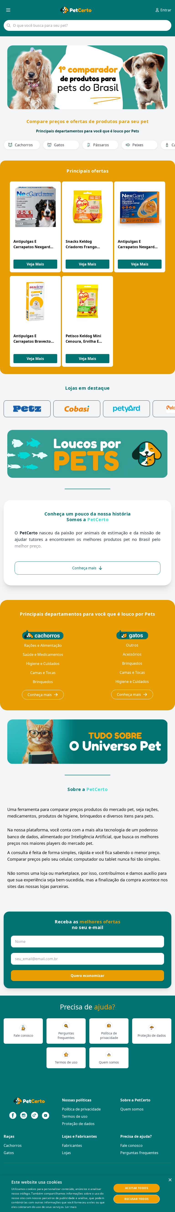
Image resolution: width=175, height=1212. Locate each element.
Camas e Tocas (43, 672)
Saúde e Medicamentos (43, 654)
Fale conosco (131, 1145)
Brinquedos (43, 681)
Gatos (9, 1152)
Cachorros (13, 1145)
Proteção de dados (78, 1123)
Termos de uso (75, 1116)
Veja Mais (35, 264)
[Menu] (8, 10)
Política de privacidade (81, 1109)
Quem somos (132, 1109)
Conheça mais (40, 694)
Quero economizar (87, 975)
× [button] (170, 1180)
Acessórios (132, 654)
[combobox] (87, 25)
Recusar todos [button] (136, 1199)
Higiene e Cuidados (42, 663)
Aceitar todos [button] (136, 1188)
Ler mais (71, 1207)
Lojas (66, 1152)
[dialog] (87, 1193)
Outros (132, 645)
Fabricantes (72, 1145)
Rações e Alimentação (43, 645)
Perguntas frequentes (139, 1152)
